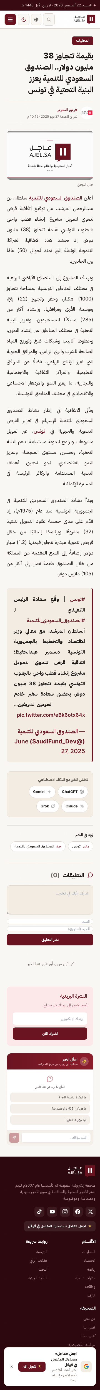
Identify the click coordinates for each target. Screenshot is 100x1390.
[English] (36, 19)
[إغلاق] (11, 1366)
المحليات (82, 40)
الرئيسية (42, 1251)
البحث (43, 1269)
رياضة (91, 1269)
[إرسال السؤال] (14, 1138)
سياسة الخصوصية (82, 1344)
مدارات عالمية (86, 1278)
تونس (39, 431)
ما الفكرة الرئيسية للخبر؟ (72, 1097)
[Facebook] (78, 1212)
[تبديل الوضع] (23, 19)
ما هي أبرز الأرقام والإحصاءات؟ (69, 1108)
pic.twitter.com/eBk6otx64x (51, 715)
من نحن (89, 1318)
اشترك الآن (50, 1033)
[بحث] (49, 19)
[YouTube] (52, 1212)
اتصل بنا (89, 1327)
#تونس (77, 599)
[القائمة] (10, 19)
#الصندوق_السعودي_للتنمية (56, 620)
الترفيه (91, 1295)
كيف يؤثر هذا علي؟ (76, 1120)
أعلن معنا (88, 1336)
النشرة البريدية (38, 1278)
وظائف (90, 1286)
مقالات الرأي (39, 1260)
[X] (91, 1212)
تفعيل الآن (31, 1366)
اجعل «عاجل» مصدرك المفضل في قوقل (60, 1226)
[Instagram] (65, 1212)
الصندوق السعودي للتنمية (55, 198)
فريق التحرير (67, 109)
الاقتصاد (90, 1260)
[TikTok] (39, 1212)
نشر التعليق (50, 939)
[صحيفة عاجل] (84, 19)
